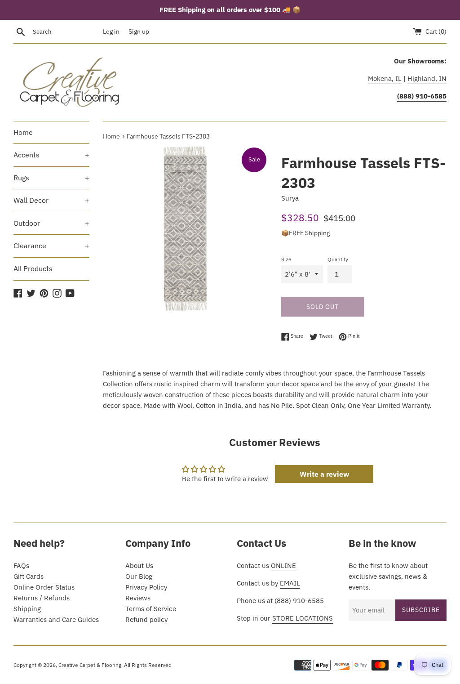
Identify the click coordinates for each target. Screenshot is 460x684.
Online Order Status (44, 587)
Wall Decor (51, 200)
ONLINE (283, 565)
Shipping (27, 608)
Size (286, 259)
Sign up (138, 31)
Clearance (51, 245)
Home (23, 132)
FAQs (21, 565)
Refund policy (146, 619)
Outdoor (51, 223)
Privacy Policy (146, 587)
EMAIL (290, 583)
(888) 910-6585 (299, 600)
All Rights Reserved (148, 665)
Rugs (51, 177)
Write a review (324, 473)
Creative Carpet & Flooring (89, 665)
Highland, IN (427, 78)
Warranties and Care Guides (56, 619)
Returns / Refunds (41, 598)
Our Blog (138, 576)
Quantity (337, 259)
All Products (33, 268)
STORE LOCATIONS (302, 618)
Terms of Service (150, 608)
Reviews (137, 598)
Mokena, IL (385, 78)
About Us (139, 565)
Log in (111, 31)
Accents (51, 154)
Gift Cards (28, 576)
